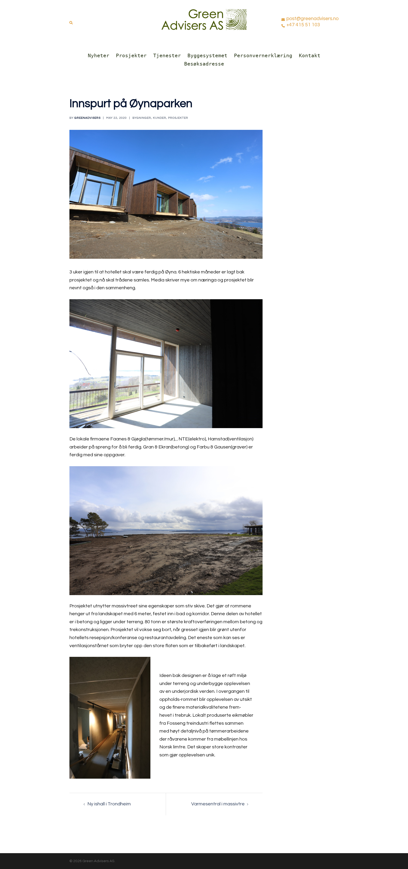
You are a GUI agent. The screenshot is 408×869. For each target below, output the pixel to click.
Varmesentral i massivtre (218, 804)
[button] (71, 21)
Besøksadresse (204, 64)
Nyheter (98, 55)
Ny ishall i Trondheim (109, 804)
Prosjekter (131, 55)
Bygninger (141, 117)
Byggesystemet (207, 55)
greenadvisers (87, 117)
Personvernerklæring (263, 55)
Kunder (159, 117)
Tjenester (167, 55)
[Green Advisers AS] (204, 21)
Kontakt (309, 55)
